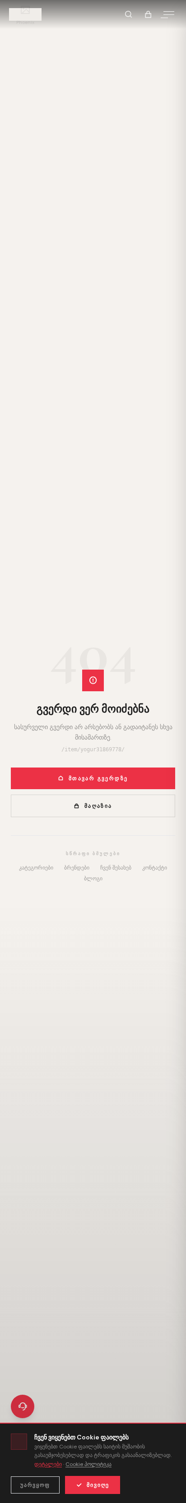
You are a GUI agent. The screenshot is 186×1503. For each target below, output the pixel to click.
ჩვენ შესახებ (115, 867)
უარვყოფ (35, 1485)
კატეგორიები (36, 867)
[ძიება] (128, 14)
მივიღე (98, 1485)
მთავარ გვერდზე (98, 778)
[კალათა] (148, 14)
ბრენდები (76, 867)
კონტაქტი (154, 867)
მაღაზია (98, 805)
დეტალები (48, 1464)
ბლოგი (93, 878)
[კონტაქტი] (22, 1406)
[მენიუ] (169, 14)
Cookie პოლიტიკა (88, 1464)
